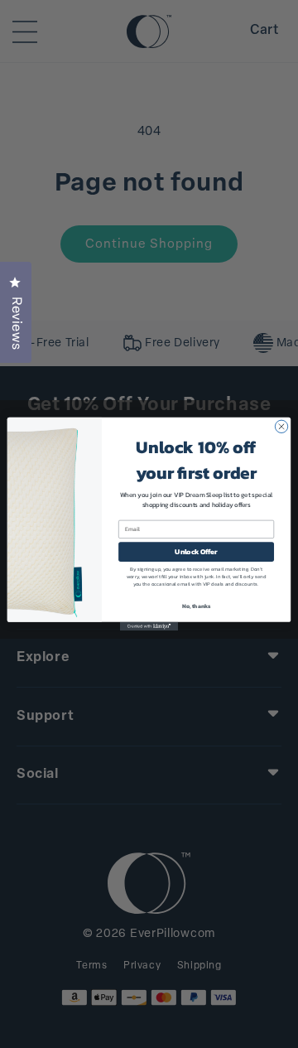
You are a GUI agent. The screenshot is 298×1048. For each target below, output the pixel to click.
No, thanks (196, 606)
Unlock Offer (196, 552)
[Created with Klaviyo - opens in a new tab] (149, 626)
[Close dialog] (281, 426)
